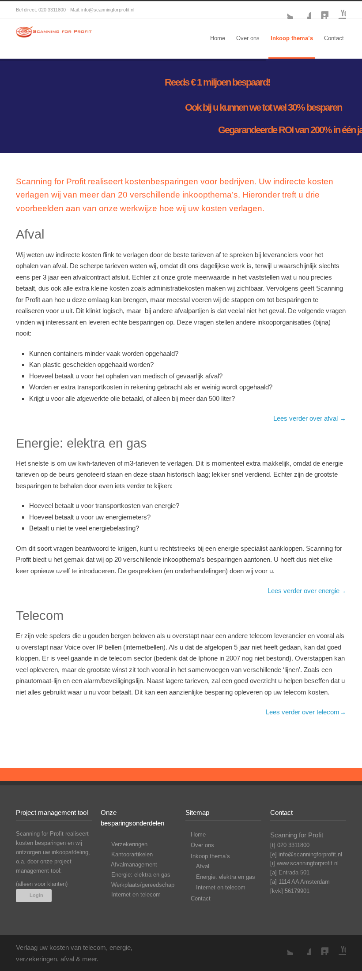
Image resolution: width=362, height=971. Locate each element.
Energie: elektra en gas (139, 874)
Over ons (248, 38)
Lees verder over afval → (309, 418)
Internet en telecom (135, 894)
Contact (334, 38)
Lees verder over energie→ (307, 590)
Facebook (302, 10)
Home (217, 38)
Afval (202, 866)
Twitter (284, 10)
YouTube (337, 10)
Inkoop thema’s (292, 38)
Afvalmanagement (133, 864)
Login (36, 895)
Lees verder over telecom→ (306, 712)
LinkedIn (319, 10)
